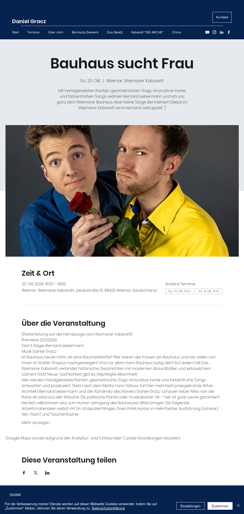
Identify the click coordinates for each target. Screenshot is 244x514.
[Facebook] (228, 32)
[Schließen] (238, 506)
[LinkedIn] (221, 32)
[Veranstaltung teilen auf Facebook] (24, 473)
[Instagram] (214, 32)
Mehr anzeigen (36, 422)
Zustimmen (220, 506)
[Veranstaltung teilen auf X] (35, 473)
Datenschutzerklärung (108, 508)
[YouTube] (207, 32)
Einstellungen (190, 506)
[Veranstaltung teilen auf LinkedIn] (47, 473)
